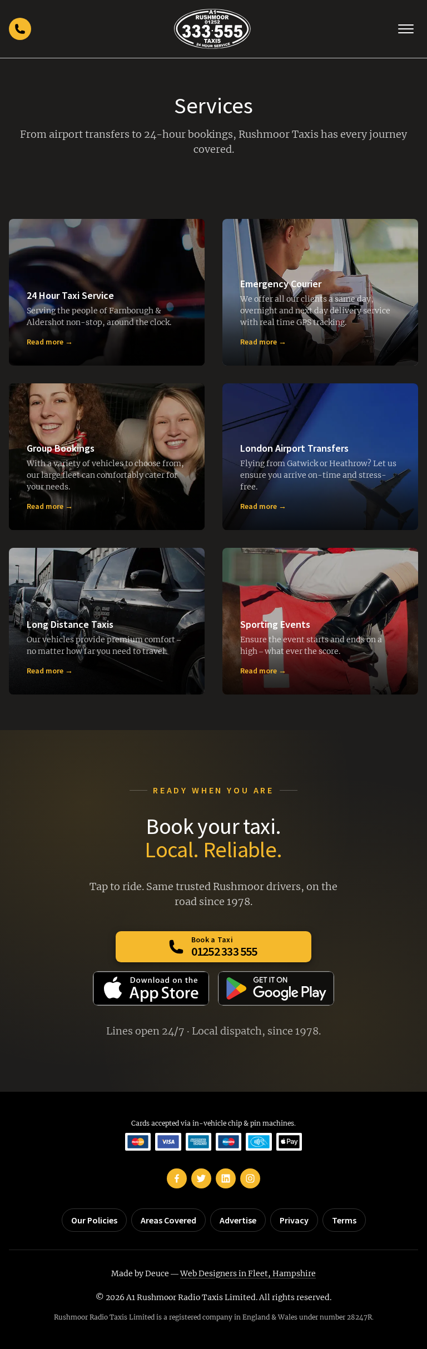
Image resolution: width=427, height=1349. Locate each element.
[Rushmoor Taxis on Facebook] (177, 1178)
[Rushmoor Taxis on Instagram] (250, 1178)
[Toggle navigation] (406, 29)
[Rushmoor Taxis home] (212, 29)
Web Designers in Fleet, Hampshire (248, 1273)
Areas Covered (168, 1220)
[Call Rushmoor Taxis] (20, 29)
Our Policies (94, 1220)
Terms (344, 1220)
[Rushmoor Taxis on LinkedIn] (226, 1178)
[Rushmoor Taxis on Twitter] (201, 1178)
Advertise (238, 1220)
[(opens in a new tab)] (150, 988)
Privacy (294, 1220)
